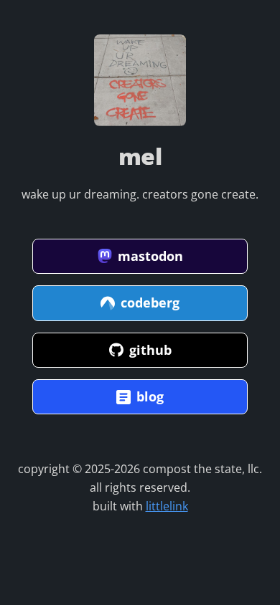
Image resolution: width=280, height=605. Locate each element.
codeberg (150, 302)
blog (150, 396)
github (150, 349)
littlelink (167, 506)
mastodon (150, 256)
